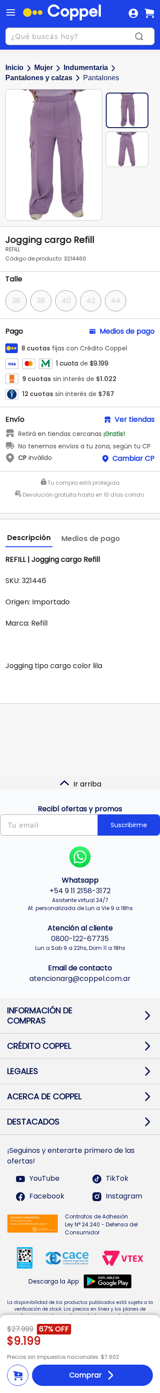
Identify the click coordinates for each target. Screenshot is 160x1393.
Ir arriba (87, 784)
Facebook (46, 1196)
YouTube (44, 1179)
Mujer (43, 67)
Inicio (14, 67)
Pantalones (101, 78)
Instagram (124, 1196)
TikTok (117, 1179)
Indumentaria (86, 67)
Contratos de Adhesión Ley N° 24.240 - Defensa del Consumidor (101, 1224)
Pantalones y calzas (38, 78)
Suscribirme (129, 825)
